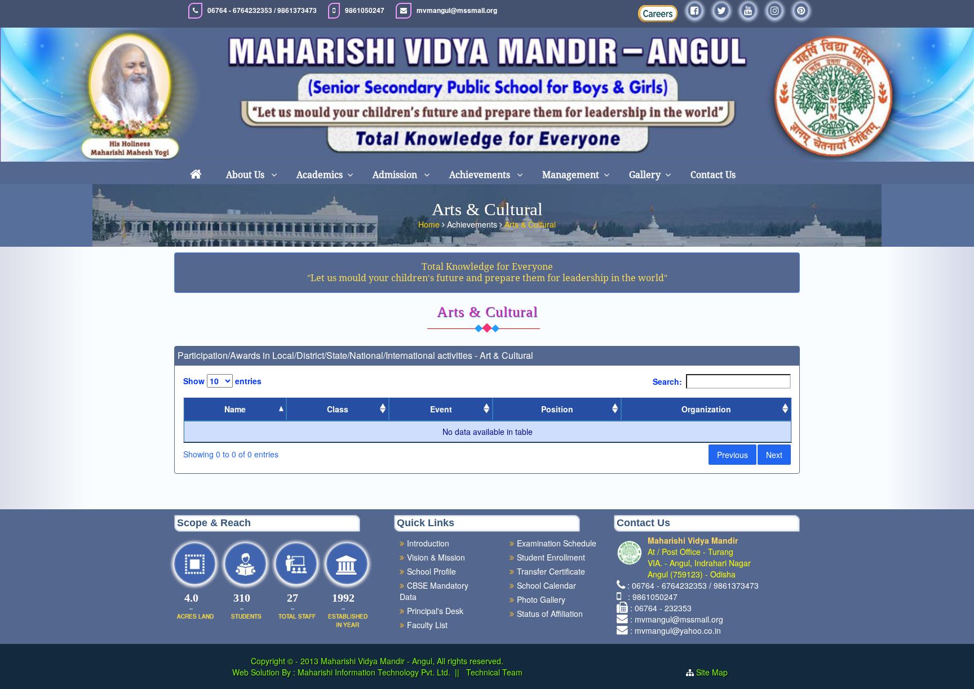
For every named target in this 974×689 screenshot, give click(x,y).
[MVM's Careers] (658, 13)
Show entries (222, 380)
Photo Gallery (541, 599)
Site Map (712, 672)
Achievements (480, 175)
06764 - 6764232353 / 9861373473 (262, 10)
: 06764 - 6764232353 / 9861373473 (693, 585)
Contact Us (713, 175)
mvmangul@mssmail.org (457, 10)
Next (774, 454)
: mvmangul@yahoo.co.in (675, 630)
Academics (319, 175)
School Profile (431, 571)
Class (337, 409)
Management (570, 175)
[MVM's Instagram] (775, 10)
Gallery (645, 175)
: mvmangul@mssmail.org (676, 619)
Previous (732, 454)
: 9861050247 (650, 596)
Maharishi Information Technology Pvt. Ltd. (372, 672)
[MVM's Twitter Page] (721, 10)
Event (441, 409)
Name (235, 409)
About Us (246, 175)
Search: (667, 381)
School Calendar (546, 585)
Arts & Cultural (530, 224)
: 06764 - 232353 (661, 608)
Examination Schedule (556, 543)
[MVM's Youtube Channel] (748, 10)
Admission (396, 175)
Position (557, 409)
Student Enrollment (551, 557)
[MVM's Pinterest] (801, 10)
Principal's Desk (435, 610)
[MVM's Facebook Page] (695, 10)
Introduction (428, 543)
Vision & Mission (436, 557)
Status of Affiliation (550, 613)
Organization (706, 409)
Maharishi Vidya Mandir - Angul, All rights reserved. (412, 660)
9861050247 (364, 10)
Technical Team (493, 672)
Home (429, 224)
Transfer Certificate (551, 571)
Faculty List (427, 624)
